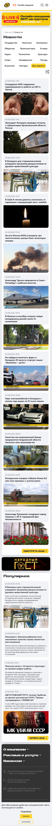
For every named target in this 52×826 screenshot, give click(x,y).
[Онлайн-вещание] (26, 18)
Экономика (41, 43)
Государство (11, 43)
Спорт (8, 60)
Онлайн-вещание (25, 5)
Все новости (38, 65)
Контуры (23, 65)
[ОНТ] (7, 5)
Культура (42, 54)
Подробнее (26, 811)
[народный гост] (26, 564)
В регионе (10, 65)
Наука (8, 54)
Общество (10, 48)
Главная (7, 32)
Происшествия (27, 48)
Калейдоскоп (25, 60)
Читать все (37, 738)
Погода (43, 60)
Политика (27, 43)
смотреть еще (34, 551)
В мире (43, 48)
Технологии (24, 54)
